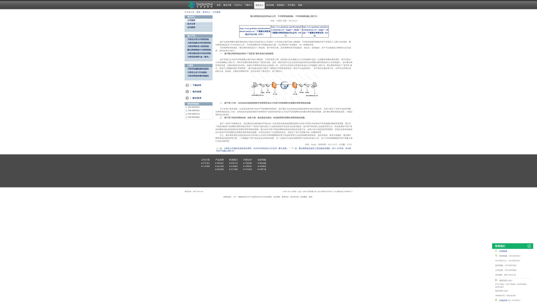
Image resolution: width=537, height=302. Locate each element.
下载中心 (249, 5)
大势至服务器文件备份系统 (199, 53)
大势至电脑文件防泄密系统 (199, 43)
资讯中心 (259, 5)
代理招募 (248, 163)
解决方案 (227, 5)
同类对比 (220, 163)
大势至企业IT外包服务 (197, 72)
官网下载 (262, 169)
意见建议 (234, 166)
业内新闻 (191, 27)
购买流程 (270, 5)
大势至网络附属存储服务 (198, 76)
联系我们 (281, 5)
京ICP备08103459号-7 (326, 192)
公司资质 (206, 166)
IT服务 (190, 65)
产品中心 (238, 5)
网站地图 (262, 163)
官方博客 (234, 169)
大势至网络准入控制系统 (198, 46)
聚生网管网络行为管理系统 (199, 50)
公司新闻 (216, 12)
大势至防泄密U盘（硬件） (198, 57)
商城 (300, 5)
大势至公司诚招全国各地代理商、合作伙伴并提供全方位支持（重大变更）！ (257, 148)
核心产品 (191, 36)
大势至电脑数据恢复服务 (198, 69)
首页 (219, 5)
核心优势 (220, 166)
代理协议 (248, 166)
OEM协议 (248, 169)
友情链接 (262, 166)
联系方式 (234, 163)
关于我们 (291, 5)
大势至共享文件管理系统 (198, 39)
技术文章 (191, 24)
